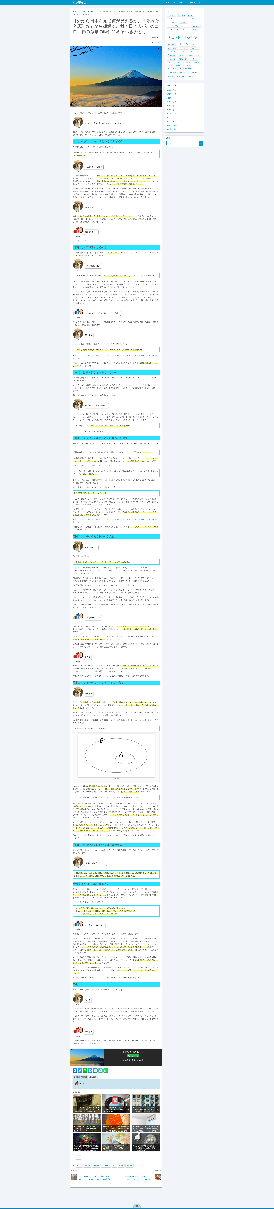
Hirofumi (156, 42)
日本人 (121, 1165)
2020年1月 (170, 121)
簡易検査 (179, 65)
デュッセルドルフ (183, 37)
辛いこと (172, 69)
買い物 (173, 2)
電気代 (193, 72)
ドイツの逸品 (172, 48)
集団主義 (129, 1165)
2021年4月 (170, 102)
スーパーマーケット (176, 29)
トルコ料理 (172, 44)
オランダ (172, 22)
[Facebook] (75, 1070)
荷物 (188, 65)
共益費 (191, 55)
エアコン (193, 18)
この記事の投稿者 (80, 1077)
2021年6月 (170, 94)
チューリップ (191, 29)
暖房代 (179, 62)
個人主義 (96, 1165)
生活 (167, 2)
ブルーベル (182, 51)
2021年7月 (170, 90)
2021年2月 (170, 110)
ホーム (161, 2)
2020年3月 (170, 113)
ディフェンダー (173, 33)
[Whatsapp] (105, 1070)
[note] (100, 1070)
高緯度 (190, 76)
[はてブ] (95, 1070)
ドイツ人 (87, 1165)
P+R (190, 15)
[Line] (85, 1070)
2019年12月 (170, 125)
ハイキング (194, 48)
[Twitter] (80, 1070)
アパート (183, 18)
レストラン (193, 51)
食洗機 (170, 76)
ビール (171, 51)
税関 (170, 65)
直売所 (196, 62)
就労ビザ (182, 59)
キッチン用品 (174, 26)
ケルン (196, 26)
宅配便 (171, 59)
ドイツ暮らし (78, 2)
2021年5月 (170, 98)
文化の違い (106, 1165)
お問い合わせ (195, 2)
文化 (186, 2)
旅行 (180, 2)
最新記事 (92, 1077)
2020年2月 (170, 117)
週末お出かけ (185, 69)
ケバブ (186, 26)
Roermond (172, 18)
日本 (114, 1165)
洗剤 (188, 62)
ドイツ (79, 1165)
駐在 (180, 76)
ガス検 (183, 22)
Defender (181, 15)
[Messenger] (90, 1070)
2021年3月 (170, 106)
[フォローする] (133, 1055)
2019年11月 (170, 129)
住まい (171, 55)
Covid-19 (171, 15)
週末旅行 (172, 72)
